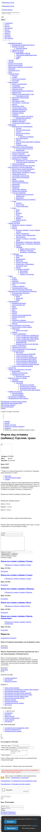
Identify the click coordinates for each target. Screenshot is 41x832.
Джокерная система (22, 96)
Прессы (14, 104)
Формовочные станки (19, 119)
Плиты (14, 318)
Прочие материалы (18, 164)
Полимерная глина (18, 374)
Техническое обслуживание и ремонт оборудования (21, 689)
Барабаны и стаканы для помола (22, 116)
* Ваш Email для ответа (8, 747)
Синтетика (19, 216)
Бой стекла (19, 352)
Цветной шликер (21, 48)
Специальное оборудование (21, 123)
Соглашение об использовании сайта (17, 728)
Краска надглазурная (23, 133)
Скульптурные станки (19, 108)
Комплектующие (17, 381)
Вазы (17, 257)
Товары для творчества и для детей (19, 369)
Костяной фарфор (18, 395)
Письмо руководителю (12, 718)
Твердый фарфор (17, 393)
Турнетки (15, 114)
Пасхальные (24, 271)
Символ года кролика (27, 274)
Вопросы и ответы (11, 681)
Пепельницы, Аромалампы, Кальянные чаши (25, 265)
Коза (17, 211)
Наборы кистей (21, 220)
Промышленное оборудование (18, 398)
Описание (8, 476)
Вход (3, 810)
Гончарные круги (14, 70)
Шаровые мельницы (18, 111)
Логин (3, 806)
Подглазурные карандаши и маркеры (28, 142)
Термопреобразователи (19, 109)
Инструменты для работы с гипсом (23, 172)
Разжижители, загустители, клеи (26, 160)
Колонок (19, 213)
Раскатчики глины (18, 106)
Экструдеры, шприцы (19, 189)
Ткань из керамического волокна (23, 322)
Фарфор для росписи (15, 391)
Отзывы (7, 479)
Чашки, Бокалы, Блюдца (28, 249)
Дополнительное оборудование (30, 390)
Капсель (15, 75)
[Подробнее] (18, 565)
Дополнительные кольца (28, 388)
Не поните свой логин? (8, 813)
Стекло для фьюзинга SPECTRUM (27, 339)
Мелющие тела (17, 294)
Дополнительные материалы (25, 162)
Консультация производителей (15, 698)
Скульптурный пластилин (24, 148)
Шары (18, 300)
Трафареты (15, 187)
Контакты (8, 36)
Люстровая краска (22, 138)
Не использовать (28, 828)
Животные (19, 255)
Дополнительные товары (13, 477)
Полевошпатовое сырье (20, 288)
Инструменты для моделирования (23, 169)
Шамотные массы (18, 50)
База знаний (8, 28)
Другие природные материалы (22, 289)
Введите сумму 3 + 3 (7, 552)
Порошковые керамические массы (23, 45)
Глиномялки (16, 85)
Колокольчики (20, 259)
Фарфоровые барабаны (23, 118)
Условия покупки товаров (13, 731)
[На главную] (8, 2)
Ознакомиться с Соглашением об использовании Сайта (19, 781)
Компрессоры (16, 92)
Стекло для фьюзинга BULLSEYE (27, 337)
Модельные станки (18, 101)
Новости (7, 33)
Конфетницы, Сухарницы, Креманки (28, 244)
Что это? (34, 819)
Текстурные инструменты (20, 177)
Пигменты (11, 68)
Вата (13, 310)
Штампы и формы (18, 181)
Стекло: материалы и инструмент (19, 325)
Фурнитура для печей (27, 385)
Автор (3, 533)
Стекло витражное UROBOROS (26, 362)
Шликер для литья (18, 46)
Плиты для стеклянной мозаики (22, 366)
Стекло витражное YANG (24, 356)
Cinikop (18, 57)
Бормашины (16, 221)
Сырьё (10, 276)
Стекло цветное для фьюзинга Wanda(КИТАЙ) (26, 341)
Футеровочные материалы (20, 293)
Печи (10, 72)
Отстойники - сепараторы (20, 102)
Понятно (10, 822)
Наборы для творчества (19, 373)
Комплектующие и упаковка (17, 378)
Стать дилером (9, 720)
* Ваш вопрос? (5, 755)
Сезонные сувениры (22, 269)
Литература (12, 368)
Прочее (14, 227)
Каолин (14, 279)
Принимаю (11, 828)
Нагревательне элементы (28, 386)
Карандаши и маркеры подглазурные (20, 67)
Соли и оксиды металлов (20, 152)
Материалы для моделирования (22, 147)
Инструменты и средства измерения (20, 167)
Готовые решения (10, 699)
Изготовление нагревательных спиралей (18, 693)
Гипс (13, 284)
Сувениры (15, 254)
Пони (18, 215)
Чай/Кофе (19, 247)
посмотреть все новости (8, 638)
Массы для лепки (17, 51)
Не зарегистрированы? (8, 812)
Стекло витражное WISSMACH (26, 357)
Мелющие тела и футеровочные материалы (22, 291)
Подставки (15, 80)
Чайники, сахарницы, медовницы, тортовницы (28, 251)
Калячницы (16, 184)
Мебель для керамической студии (23, 94)
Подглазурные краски (23, 130)
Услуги (7, 24)
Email (2, 535)
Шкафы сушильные (18, 121)
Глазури (11, 60)
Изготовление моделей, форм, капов (16, 696)
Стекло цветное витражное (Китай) (27, 364)
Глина (14, 277)
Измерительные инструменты (25, 199)
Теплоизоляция (13, 301)
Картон (14, 313)
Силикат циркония (18, 286)
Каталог (7, 26)
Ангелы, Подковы (22, 262)
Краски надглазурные (15, 65)
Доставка (8, 31)
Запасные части (17, 89)
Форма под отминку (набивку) (22, 225)
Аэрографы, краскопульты (20, 176)
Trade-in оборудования (12, 688)
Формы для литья (14, 223)
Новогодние (24, 272)
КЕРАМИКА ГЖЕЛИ (23, 53)
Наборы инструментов (19, 191)
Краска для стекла (22, 330)
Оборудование (13, 82)
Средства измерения (18, 193)
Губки (14, 201)
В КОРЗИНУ (5, 467)
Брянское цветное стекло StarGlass (27, 344)
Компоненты (20, 150)
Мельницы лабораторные (20, 97)
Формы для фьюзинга (19, 345)
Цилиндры (19, 298)
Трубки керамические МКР (21, 155)
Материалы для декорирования (22, 126)
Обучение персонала (11, 701)
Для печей (19, 383)
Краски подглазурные (15, 63)
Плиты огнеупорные (19, 79)
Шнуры (14, 308)
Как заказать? (9, 38)
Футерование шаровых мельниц (15, 691)
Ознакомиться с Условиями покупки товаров (15, 784)
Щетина (18, 218)
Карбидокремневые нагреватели (22, 91)
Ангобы (11, 62)
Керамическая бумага (19, 303)
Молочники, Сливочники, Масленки (28, 242)
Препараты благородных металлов (23, 165)
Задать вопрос (6, 796)
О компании (9, 23)
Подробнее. (34, 825)
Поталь (18, 140)
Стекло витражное (18, 351)
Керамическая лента (18, 317)
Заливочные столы (18, 87)
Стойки (14, 77)
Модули (14, 323)
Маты (14, 306)
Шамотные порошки (19, 283)
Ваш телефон (5, 749)
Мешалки (15, 99)
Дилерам (7, 35)
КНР (17, 58)
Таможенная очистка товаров (14, 703)
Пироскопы (20, 198)
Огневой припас (13, 74)
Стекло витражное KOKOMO (26, 354)
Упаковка (15, 379)
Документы (8, 721)
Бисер (18, 296)
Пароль (3, 808)
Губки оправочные (22, 206)
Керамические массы (15, 43)
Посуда (14, 228)
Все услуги (8, 705)
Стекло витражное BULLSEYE (26, 359)
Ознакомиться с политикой (20, 777)
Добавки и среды (21, 145)
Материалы (12, 125)
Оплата (7, 30)
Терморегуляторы (18, 113)
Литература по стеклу (19, 347)
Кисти (14, 208)
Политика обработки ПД (13, 729)
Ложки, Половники (22, 233)
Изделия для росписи (23, 376)
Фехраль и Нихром (18, 153)
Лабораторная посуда (19, 174)
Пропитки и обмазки (19, 320)
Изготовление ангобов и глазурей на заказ (18, 694)
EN (2, 17)
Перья (14, 179)
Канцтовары (16, 371)
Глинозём (15, 281)
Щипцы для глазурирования (21, 170)
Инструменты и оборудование (22, 327)
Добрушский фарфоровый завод (26, 55)
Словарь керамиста (11, 678)
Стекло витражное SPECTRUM (26, 361)
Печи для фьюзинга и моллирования (24, 349)
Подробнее (4, 571)
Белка (18, 210)
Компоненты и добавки (20, 159)
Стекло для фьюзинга (19, 334)
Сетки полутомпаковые (20, 157)
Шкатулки (19, 261)
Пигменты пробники (27, 136)
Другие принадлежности (20, 182)
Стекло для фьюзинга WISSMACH (27, 335)
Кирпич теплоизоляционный (21, 315)
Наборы (18, 143)
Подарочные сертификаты (17, 396)
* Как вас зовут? (6, 745)
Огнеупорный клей (18, 305)
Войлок (14, 311)
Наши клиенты (9, 716)
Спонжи (18, 203)
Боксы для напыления (19, 84)
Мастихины (16, 186)
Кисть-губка (20, 204)
